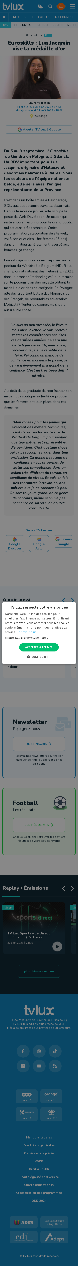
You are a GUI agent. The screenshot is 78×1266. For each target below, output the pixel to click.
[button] (39, 638)
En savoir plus (26, 632)
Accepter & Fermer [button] (39, 647)
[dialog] (39, 633)
